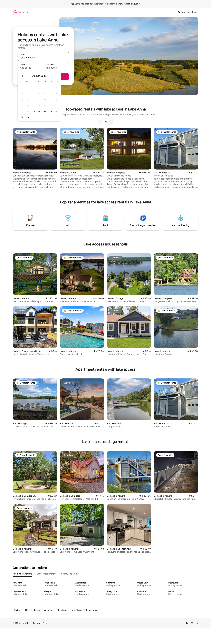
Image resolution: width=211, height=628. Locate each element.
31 (28, 117)
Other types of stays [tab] (46, 573)
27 (45, 111)
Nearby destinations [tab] (22, 573)
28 (50, 111)
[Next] (111, 121)
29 (56, 111)
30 (22, 117)
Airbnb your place (187, 12)
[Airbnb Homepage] (20, 12)
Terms (46, 623)
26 (39, 111)
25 (33, 111)
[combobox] (43, 57)
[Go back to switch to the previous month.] (22, 76)
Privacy (36, 623)
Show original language (129, 3)
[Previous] (100, 121)
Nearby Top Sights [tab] (70, 573)
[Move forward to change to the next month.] (56, 76)
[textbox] (30, 67)
